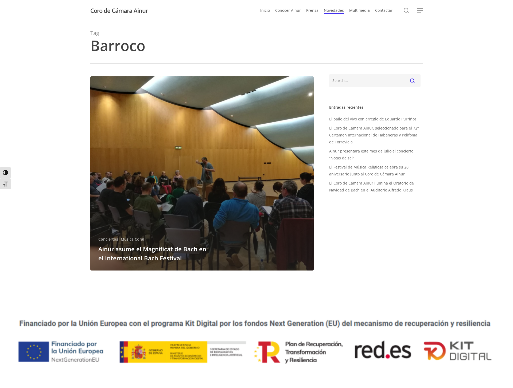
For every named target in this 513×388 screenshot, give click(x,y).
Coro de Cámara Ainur (119, 10)
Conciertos (108, 239)
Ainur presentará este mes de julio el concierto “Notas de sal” (371, 154)
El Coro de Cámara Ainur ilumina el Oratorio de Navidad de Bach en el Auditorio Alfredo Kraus (371, 187)
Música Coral (132, 239)
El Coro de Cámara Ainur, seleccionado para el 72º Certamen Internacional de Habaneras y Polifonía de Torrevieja (374, 135)
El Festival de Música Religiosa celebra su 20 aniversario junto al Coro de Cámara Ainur (369, 170)
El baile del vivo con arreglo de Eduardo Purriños (373, 119)
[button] (420, 10)
